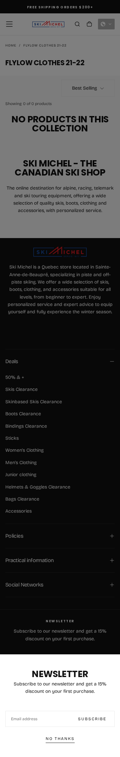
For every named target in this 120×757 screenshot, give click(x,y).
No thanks (60, 738)
